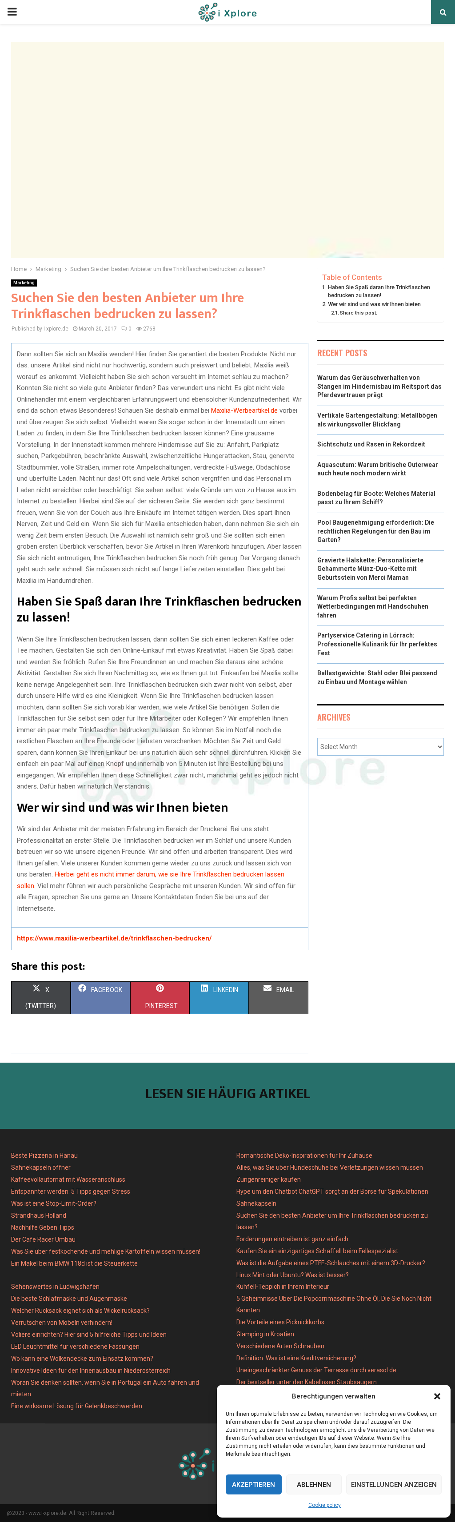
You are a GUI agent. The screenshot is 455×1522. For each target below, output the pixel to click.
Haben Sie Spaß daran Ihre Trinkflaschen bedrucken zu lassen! (379, 291)
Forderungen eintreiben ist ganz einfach (292, 1239)
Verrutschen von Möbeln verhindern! (61, 1322)
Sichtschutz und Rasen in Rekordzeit (371, 444)
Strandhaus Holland (38, 1215)
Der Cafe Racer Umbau (43, 1239)
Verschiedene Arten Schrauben (280, 1346)
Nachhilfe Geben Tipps (42, 1227)
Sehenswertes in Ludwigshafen (55, 1286)
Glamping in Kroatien (265, 1334)
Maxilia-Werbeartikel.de (244, 410)
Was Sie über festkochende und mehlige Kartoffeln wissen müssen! (105, 1251)
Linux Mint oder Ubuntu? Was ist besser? (292, 1275)
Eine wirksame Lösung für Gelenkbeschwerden (76, 1406)
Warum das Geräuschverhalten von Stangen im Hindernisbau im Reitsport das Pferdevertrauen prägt (379, 386)
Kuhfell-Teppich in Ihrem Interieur (282, 1286)
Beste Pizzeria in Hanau (44, 1155)
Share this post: (358, 313)
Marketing (24, 282)
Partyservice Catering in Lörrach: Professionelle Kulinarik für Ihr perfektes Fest (377, 644)
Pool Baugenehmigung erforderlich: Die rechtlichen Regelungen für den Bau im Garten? (375, 531)
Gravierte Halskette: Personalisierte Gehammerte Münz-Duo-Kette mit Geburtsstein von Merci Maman (370, 569)
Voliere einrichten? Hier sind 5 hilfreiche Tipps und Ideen (89, 1334)
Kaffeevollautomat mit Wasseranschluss (68, 1179)
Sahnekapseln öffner (41, 1167)
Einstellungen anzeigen (394, 1485)
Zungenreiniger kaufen (268, 1179)
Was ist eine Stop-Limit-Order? (53, 1203)
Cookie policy (324, 1505)
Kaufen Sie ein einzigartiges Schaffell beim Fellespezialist (317, 1251)
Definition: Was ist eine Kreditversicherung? (296, 1358)
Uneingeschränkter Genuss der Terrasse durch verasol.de (316, 1370)
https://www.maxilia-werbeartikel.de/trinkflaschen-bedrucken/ (114, 938)
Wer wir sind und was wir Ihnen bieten (374, 304)
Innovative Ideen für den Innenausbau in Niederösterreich (91, 1370)
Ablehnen (314, 1485)
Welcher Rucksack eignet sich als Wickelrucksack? (80, 1310)
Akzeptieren (253, 1485)
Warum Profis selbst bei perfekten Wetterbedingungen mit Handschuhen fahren (372, 606)
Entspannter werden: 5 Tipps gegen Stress (70, 1191)
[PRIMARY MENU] (12, 12)
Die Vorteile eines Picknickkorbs (280, 1322)
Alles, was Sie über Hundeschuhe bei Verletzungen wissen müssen (329, 1167)
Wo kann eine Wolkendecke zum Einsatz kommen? (82, 1358)
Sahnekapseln (256, 1203)
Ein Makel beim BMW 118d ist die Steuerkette (74, 1263)
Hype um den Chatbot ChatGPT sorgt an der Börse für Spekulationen (332, 1191)
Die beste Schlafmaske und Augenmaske (69, 1298)
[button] (437, 1396)
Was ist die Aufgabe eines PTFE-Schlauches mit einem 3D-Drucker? (330, 1263)
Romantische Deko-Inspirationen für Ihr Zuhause (304, 1155)
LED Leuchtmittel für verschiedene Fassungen (75, 1346)
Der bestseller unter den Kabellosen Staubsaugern (306, 1382)
